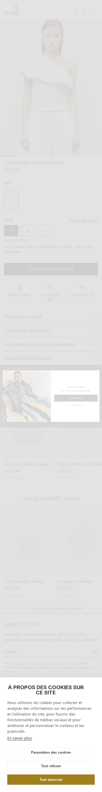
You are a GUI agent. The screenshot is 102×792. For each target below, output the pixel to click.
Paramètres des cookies (51, 752)
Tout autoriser (51, 780)
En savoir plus (19, 738)
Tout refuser (51, 766)
